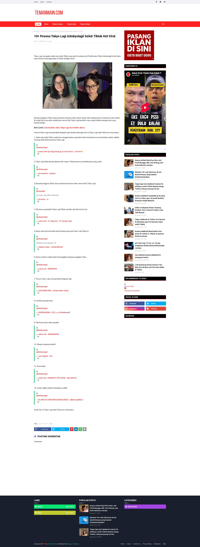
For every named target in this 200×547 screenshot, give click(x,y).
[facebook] (156, 1)
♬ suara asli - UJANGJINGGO (47, 334)
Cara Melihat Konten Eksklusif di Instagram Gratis (148, 256)
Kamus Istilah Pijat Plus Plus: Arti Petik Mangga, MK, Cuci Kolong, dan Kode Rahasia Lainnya (149, 162)
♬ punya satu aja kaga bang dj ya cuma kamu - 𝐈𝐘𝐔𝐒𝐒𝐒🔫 (59, 152)
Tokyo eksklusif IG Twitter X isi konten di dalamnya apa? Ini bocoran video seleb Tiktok (150, 222)
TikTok (43, 31)
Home (36, 2)
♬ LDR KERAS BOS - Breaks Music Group (52, 291)
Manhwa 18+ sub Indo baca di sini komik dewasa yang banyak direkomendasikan (148, 174)
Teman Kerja (129, 286)
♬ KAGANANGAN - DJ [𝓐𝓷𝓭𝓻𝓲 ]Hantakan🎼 (53, 312)
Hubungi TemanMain (132, 291)
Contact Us (136, 544)
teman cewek (43, 423)
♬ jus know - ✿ (42, 199)
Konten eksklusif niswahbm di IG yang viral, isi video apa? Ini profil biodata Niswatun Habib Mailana (150, 198)
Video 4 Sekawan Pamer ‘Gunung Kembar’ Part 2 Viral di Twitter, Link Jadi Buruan (149, 210)
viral (53, 513)
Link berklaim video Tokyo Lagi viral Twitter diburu (64, 128)
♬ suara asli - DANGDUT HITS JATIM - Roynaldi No (56, 378)
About (42, 2)
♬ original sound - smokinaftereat (49, 247)
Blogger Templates (73, 544)
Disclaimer (157, 544)
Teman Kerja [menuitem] (85, 24)
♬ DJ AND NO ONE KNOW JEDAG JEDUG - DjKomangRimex (59, 400)
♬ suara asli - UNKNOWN (46, 269)
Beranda (36, 31)
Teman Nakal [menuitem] (57, 24)
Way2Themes (52, 544)
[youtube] (156, 309)
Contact (49, 2)
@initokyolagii (41, 147)
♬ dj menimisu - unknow (46, 173)
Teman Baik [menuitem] (71, 24)
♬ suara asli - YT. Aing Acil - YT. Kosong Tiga (54, 221)
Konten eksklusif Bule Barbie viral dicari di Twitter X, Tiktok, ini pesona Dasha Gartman (149, 233)
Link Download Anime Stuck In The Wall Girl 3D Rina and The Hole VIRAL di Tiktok (149, 267)
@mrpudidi (40, 191)
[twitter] (160, 1)
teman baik (132, 507)
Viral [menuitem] (46, 24)
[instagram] (164, 1)
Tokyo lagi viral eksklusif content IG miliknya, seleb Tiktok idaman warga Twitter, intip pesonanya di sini (149, 186)
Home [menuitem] (38, 24)
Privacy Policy (147, 544)
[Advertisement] (77, 49)
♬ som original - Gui (44, 356)
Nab (37, 41)
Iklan (164, 544)
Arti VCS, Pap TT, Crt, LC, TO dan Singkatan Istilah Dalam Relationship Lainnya (149, 245)
